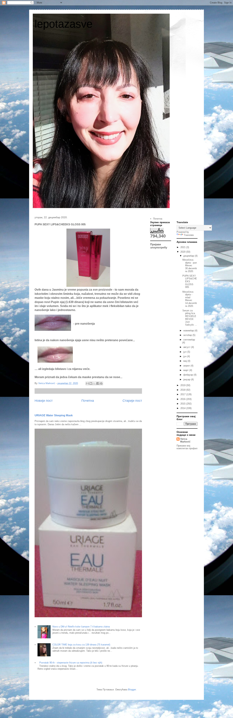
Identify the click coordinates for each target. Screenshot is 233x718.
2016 (183, 399)
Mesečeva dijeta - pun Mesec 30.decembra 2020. (189, 265)
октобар (188, 335)
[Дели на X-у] (94, 383)
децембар (189, 255)
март (186, 370)
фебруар (188, 374)
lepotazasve (63, 24)
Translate (189, 235)
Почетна (87, 400)
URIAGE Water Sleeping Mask (54, 415)
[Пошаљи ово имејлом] (87, 383)
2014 (183, 408)
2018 (183, 389)
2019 (183, 385)
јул (185, 351)
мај (185, 361)
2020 (183, 251)
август (187, 347)
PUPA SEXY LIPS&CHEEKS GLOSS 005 (189, 281)
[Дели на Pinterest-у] (101, 383)
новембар (189, 330)
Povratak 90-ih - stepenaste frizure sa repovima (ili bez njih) (70, 662)
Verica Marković (185, 440)
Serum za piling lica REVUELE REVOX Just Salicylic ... (189, 317)
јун (185, 356)
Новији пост (44, 400)
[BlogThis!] (91, 383)
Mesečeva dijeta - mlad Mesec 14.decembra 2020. (189, 298)
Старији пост (132, 400)
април (187, 365)
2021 (183, 247)
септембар (189, 339)
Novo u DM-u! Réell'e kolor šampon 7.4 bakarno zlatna (81, 626)
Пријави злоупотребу (158, 246)
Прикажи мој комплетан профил (187, 447)
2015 (183, 403)
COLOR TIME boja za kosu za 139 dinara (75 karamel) (81, 644)
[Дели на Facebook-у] (98, 383)
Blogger (132, 689)
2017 (183, 394)
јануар (187, 379)
